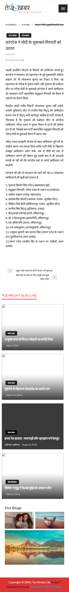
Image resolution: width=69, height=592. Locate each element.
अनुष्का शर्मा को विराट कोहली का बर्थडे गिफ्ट (29, 339)
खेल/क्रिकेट (12, 482)
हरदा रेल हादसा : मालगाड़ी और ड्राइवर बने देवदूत (32, 438)
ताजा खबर (25, 35)
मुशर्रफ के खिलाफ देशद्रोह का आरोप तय (27, 389)
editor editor (12, 444)
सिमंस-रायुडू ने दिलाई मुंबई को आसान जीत (28, 488)
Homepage (11, 24)
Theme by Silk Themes (46, 587)
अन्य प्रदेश (26, 24)
